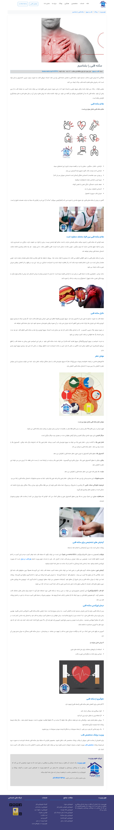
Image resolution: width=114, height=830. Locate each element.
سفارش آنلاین (33, 4)
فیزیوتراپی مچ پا (68, 804)
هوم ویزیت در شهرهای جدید (39, 824)
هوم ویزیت (102, 12)
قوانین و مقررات (43, 813)
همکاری (67, 4)
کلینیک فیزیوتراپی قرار (41, 804)
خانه (87, 4)
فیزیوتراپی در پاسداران (41, 807)
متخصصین (74, 4)
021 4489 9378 (23, 4)
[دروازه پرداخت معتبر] (15, 811)
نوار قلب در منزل (26, 559)
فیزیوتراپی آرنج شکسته (66, 818)
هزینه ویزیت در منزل (41, 821)
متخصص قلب (89, 745)
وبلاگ (60, 4)
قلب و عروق (89, 12)
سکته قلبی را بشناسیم (78, 12)
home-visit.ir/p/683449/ (50, 71)
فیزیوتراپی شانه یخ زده (67, 810)
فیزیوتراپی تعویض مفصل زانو (65, 807)
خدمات (82, 4)
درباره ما (54, 4)
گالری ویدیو (44, 818)
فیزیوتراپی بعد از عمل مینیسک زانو (63, 813)
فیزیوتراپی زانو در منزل (67, 821)
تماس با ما (47, 4)
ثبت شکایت (44, 815)
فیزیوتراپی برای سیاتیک (66, 815)
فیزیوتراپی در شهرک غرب (40, 810)
